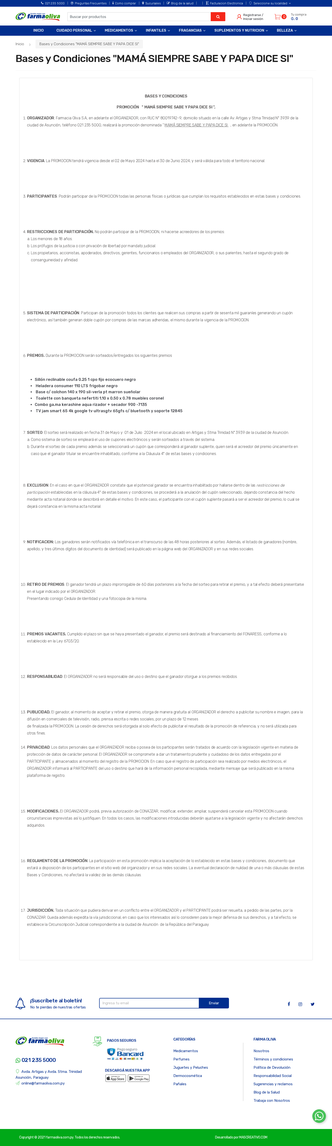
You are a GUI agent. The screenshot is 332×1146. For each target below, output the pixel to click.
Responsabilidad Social (272, 1076)
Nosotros (261, 1051)
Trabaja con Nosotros (271, 1100)
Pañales (179, 1084)
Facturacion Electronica (226, 3)
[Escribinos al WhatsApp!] (319, 1117)
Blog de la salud (182, 3)
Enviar (214, 1003)
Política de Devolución (271, 1067)
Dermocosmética (187, 1076)
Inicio (38, 30)
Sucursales (152, 3)
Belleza (285, 30)
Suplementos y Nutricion (239, 30)
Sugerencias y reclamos (273, 1084)
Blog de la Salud (266, 1092)
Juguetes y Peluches (190, 1067)
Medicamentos (119, 30)
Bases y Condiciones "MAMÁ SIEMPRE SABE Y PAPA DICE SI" (89, 44)
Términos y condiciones (273, 1059)
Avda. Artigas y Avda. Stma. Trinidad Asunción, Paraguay (49, 1074)
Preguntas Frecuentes (90, 3)
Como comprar (125, 3)
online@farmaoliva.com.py (43, 1083)
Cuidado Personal (74, 30)
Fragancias (190, 30)
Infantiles (156, 30)
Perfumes (181, 1059)
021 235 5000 (55, 3)
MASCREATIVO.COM (253, 1137)
